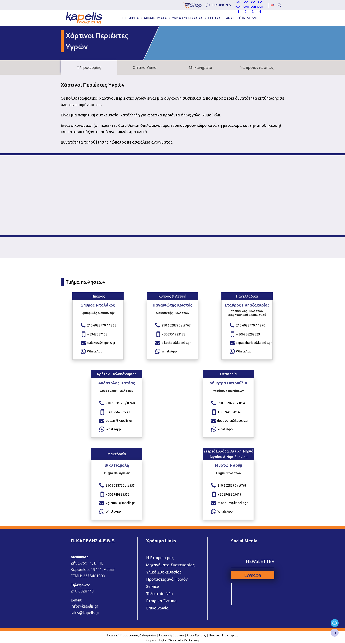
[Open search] (279, 5)
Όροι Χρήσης (196, 635)
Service (152, 586)
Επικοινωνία (157, 608)
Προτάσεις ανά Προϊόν (167, 579)
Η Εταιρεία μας (159, 557)
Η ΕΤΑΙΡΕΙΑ (130, 18)
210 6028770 (82, 591)
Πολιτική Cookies (171, 635)
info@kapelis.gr (84, 606)
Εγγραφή (252, 575)
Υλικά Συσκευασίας (163, 572)
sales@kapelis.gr (85, 612)
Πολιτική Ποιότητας (223, 635)
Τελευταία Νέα (159, 593)
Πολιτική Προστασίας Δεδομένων (131, 635)
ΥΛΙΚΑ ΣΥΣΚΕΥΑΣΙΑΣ (187, 18)
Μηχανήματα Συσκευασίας (170, 565)
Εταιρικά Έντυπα (161, 600)
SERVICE (253, 18)
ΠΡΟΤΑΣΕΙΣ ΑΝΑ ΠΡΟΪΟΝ (226, 18)
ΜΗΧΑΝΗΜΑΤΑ (155, 18)
